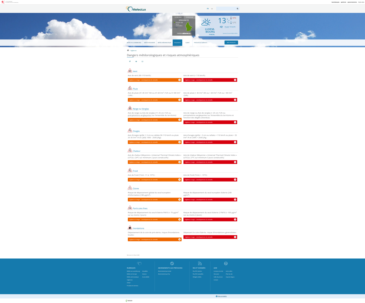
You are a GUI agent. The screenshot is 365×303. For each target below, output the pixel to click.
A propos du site (218, 271)
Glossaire (216, 274)
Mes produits (222, 296)
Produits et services (200, 42)
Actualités (145, 271)
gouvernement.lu (352, 2)
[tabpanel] (155, 80)
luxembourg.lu (335, 2)
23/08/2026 (189, 17)
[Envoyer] (142, 61)
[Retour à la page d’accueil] (135, 10)
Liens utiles (229, 271)
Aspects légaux (230, 277)
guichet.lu (343, 2)
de (212, 9)
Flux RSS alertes (197, 271)
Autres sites (361, 2)
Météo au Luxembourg (134, 42)
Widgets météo (197, 277)
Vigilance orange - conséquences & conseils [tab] (143, 80)
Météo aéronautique (164, 42)
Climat (187, 42)
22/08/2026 (178, 17)
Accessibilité (145, 277)
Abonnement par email (164, 271)
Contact (216, 280)
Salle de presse (218, 277)
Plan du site (229, 274)
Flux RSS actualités (198, 274)
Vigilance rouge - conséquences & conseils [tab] (199, 80)
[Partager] (130, 61)
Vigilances (177, 42)
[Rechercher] (238, 9)
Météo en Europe (149, 42)
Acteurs (144, 274)
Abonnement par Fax (164, 274)
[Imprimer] (136, 61)
